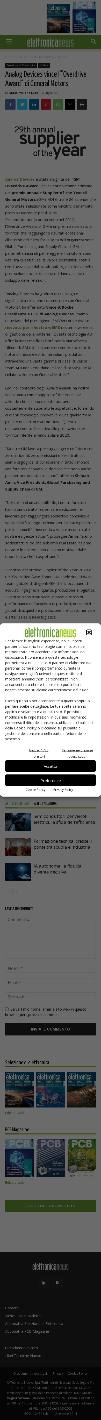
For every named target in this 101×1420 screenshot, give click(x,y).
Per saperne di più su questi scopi (77, 753)
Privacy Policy (63, 789)
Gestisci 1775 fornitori (38, 753)
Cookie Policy (35, 789)
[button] (89, 632)
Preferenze (50, 780)
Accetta (50, 766)
